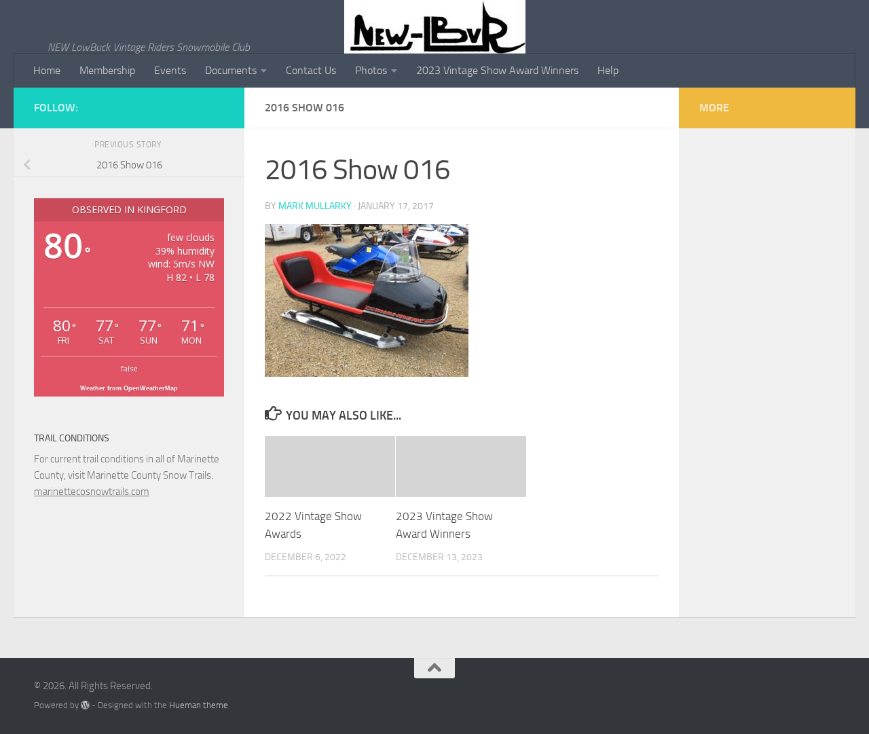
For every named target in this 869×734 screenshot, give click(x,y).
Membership (107, 70)
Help (607, 70)
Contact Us (311, 70)
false (129, 368)
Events (170, 70)
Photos (371, 70)
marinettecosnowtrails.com (91, 491)
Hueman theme (198, 705)
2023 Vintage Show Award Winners (497, 70)
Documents (231, 70)
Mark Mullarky (315, 206)
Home (46, 70)
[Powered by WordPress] (85, 705)
